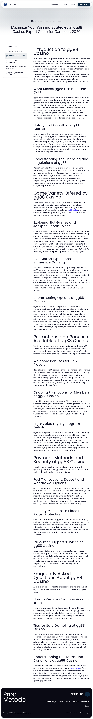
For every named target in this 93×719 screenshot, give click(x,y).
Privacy (76, 713)
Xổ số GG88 (74, 668)
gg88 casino (72, 210)
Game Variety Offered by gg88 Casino (15, 56)
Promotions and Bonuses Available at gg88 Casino (16, 61)
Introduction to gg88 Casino (14, 51)
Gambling (59, 21)
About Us (69, 713)
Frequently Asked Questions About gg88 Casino (14, 73)
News (61, 701)
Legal (87, 713)
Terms (82, 713)
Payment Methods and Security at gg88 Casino (16, 67)
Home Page (51, 701)
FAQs (68, 701)
